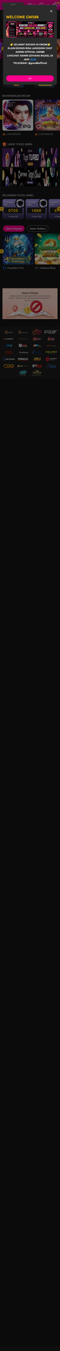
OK (30, 78)
